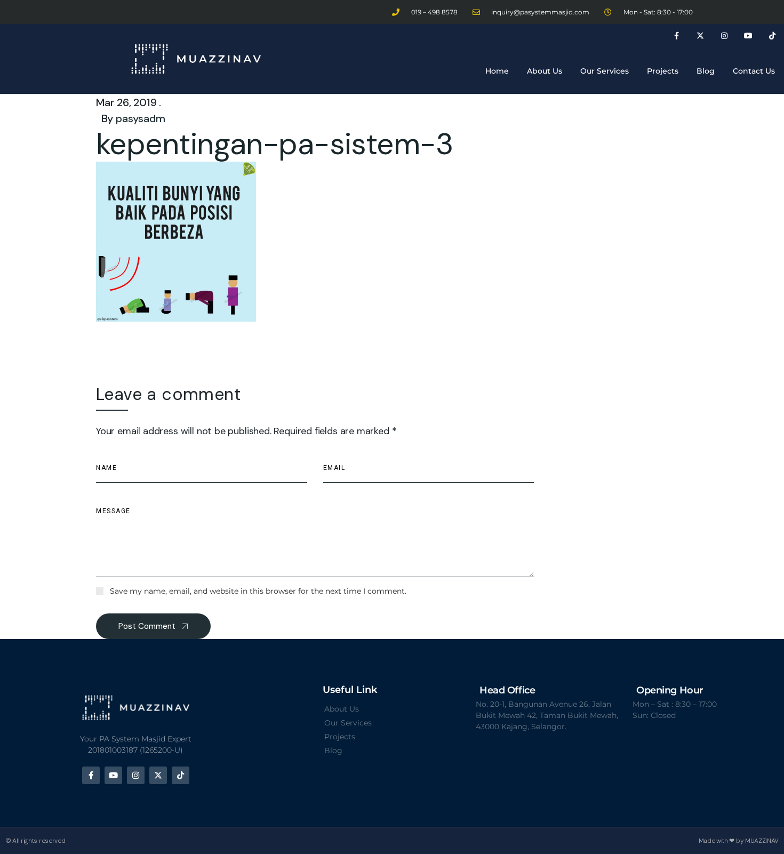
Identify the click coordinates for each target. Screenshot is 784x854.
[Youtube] (748, 36)
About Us (544, 71)
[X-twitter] (701, 36)
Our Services (604, 71)
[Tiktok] (772, 36)
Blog (706, 71)
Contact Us (754, 71)
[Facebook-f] (677, 36)
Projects (662, 71)
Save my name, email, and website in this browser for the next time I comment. (258, 591)
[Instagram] (725, 36)
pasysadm (140, 118)
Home (497, 71)
